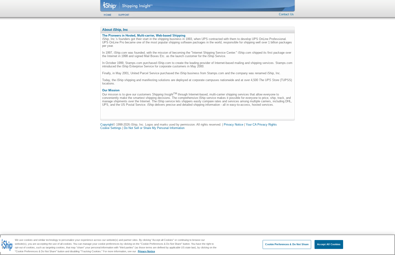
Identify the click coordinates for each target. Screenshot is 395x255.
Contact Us (286, 14)
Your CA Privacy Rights (261, 124)
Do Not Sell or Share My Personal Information (154, 128)
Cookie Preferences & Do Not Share (287, 244)
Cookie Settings (110, 128)
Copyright (106, 124)
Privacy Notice (233, 124)
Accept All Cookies (328, 244)
